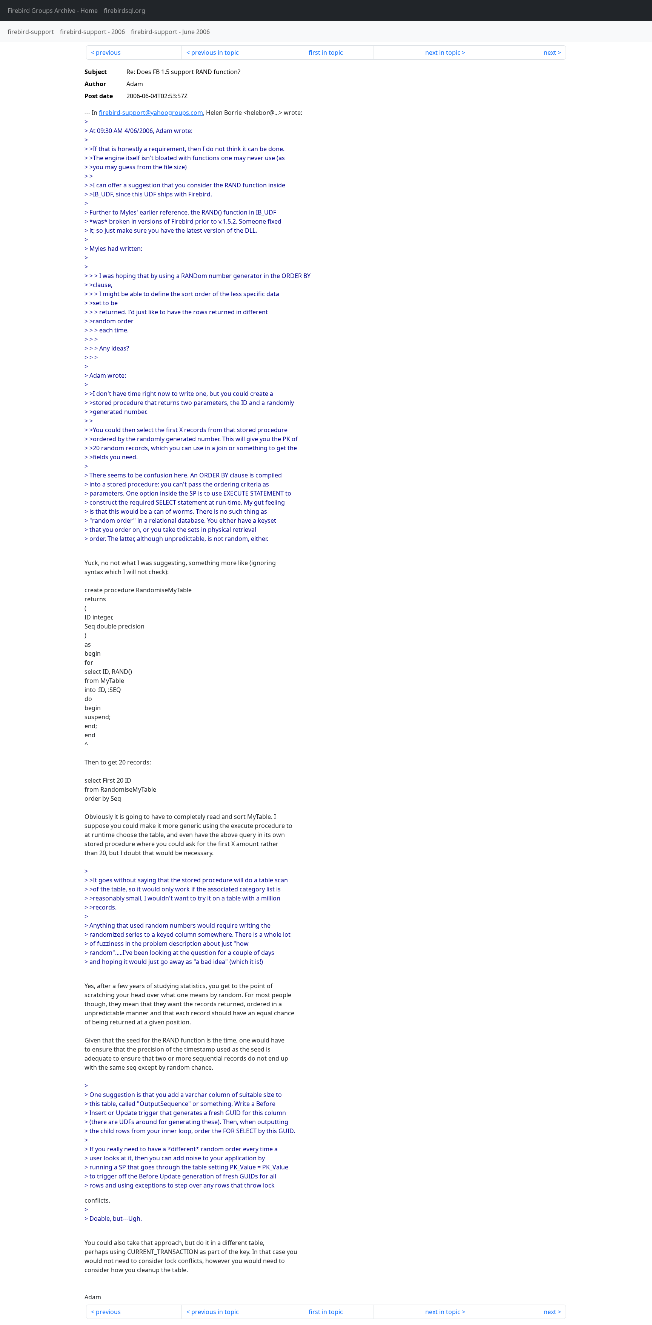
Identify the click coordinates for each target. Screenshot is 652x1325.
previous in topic (215, 52)
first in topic (326, 52)
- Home (53, 10)
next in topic (442, 52)
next (550, 52)
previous (108, 52)
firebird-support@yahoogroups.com (151, 112)
